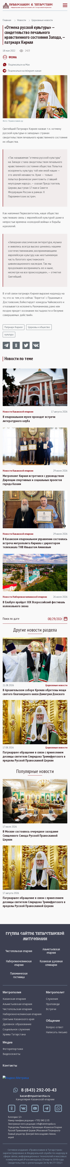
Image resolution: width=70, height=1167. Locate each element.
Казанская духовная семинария (51, 963)
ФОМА (13, 57)
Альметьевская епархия (51, 951)
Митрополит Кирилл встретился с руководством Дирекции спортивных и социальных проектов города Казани (33, 480)
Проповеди (53, 1004)
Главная (7, 20)
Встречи (51, 1009)
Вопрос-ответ (54, 1027)
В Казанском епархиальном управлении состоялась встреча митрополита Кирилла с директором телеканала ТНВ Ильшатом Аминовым (35, 543)
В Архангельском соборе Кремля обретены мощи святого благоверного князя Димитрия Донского (34, 692)
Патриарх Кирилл (13, 327)
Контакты (10, 1065)
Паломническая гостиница (18, 975)
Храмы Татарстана (14, 1034)
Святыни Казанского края (18, 1019)
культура (8, 334)
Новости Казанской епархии (18, 412)
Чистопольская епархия (19, 951)
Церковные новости (42, 20)
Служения (52, 998)
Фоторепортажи (13, 1049)
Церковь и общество (39, 327)
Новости (21, 20)
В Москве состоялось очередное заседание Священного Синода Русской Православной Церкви (30, 835)
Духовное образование (17, 1024)
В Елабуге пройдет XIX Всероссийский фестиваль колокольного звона (34, 604)
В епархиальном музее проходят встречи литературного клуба (29, 419)
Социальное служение (16, 1029)
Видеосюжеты (11, 1054)
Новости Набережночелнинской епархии (25, 597)
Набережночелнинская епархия (19, 963)
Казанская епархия (14, 998)
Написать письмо (56, 1032)
